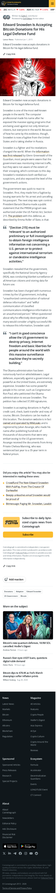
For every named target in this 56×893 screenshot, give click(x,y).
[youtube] (31, 854)
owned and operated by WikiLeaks (22, 423)
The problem (15, 216)
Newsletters (8, 818)
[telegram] (15, 854)
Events (33, 784)
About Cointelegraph (9, 811)
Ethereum (7, 720)
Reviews (34, 750)
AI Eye (33, 731)
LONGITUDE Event (39, 789)
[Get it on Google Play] (28, 846)
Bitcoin (5, 714)
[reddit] (36, 854)
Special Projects (9, 781)
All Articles (35, 703)
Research (6, 775)
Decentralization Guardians (38, 777)
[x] (4, 854)
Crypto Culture (37, 736)
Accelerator (35, 770)
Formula (34, 764)
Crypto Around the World (39, 743)
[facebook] (20, 854)
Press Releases (9, 770)
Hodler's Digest (37, 720)
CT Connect (35, 795)
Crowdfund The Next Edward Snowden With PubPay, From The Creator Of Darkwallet (27, 486)
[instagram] (25, 854)
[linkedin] (9, 854)
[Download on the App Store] (10, 846)
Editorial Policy (22, 553)
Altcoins (6, 725)
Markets (6, 709)
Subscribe (28, 534)
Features (34, 709)
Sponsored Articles (11, 764)
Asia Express (36, 725)
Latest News (8, 39)
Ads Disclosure (9, 828)
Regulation (7, 736)
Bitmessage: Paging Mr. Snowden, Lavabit (29, 503)
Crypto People (37, 714)
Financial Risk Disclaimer (8, 836)
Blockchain (7, 731)
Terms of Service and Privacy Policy (17, 888)
